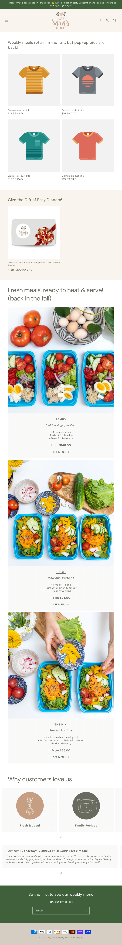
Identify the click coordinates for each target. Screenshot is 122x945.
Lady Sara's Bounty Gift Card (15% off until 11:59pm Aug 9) (34, 264)
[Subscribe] (85, 910)
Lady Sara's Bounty (55, 938)
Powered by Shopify (74, 938)
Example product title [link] (19, 110)
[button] (6, 20)
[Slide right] (67, 836)
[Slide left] (54, 836)
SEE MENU (59, 452)
